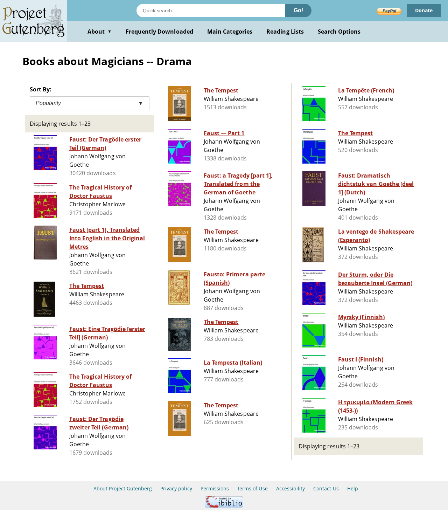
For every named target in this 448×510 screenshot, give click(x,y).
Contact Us (325, 488)
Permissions (215, 488)
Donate (424, 10)
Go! (298, 10)
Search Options (339, 31)
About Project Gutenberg (122, 488)
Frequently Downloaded (159, 31)
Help (352, 488)
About (100, 31)
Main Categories (230, 31)
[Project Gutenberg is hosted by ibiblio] (224, 505)
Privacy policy (176, 488)
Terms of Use (252, 488)
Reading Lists (285, 31)
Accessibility (290, 488)
